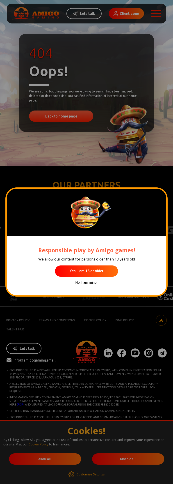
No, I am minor (86, 282)
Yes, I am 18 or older (86, 271)
